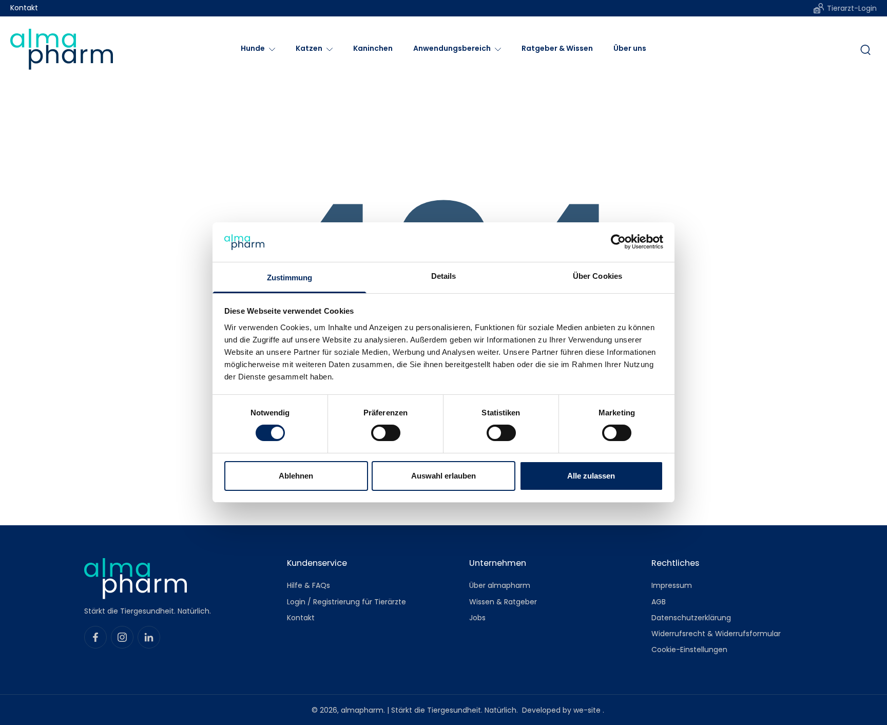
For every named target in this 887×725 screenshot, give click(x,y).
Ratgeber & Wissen (557, 48)
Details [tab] (443, 276)
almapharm (362, 709)
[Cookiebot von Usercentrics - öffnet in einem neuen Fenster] (618, 242)
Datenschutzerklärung (691, 617)
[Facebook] (95, 637)
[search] (865, 49)
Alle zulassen (591, 475)
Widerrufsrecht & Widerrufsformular (716, 634)
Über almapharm (499, 585)
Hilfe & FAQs (308, 585)
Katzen (309, 48)
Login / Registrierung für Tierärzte (346, 601)
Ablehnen (296, 475)
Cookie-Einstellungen (689, 650)
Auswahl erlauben (443, 475)
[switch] (385, 433)
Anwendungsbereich (452, 48)
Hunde (253, 48)
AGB (658, 601)
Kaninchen (373, 48)
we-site (588, 709)
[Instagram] (122, 637)
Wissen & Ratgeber (503, 601)
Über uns (629, 48)
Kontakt (24, 8)
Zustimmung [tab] (290, 277)
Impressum (671, 585)
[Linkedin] (149, 637)
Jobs (477, 617)
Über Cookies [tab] (597, 276)
